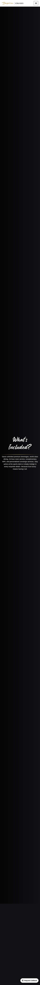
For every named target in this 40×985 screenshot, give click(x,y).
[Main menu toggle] (36, 3)
